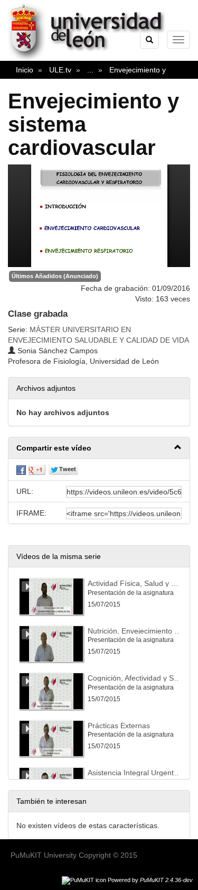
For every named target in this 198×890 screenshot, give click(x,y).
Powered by (150, 880)
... (90, 70)
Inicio (24, 70)
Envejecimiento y (137, 70)
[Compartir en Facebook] (21, 469)
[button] (99, 448)
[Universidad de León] (91, 58)
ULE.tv (60, 70)
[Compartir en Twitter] (63, 469)
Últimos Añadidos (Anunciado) (55, 276)
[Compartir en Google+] (37, 469)
